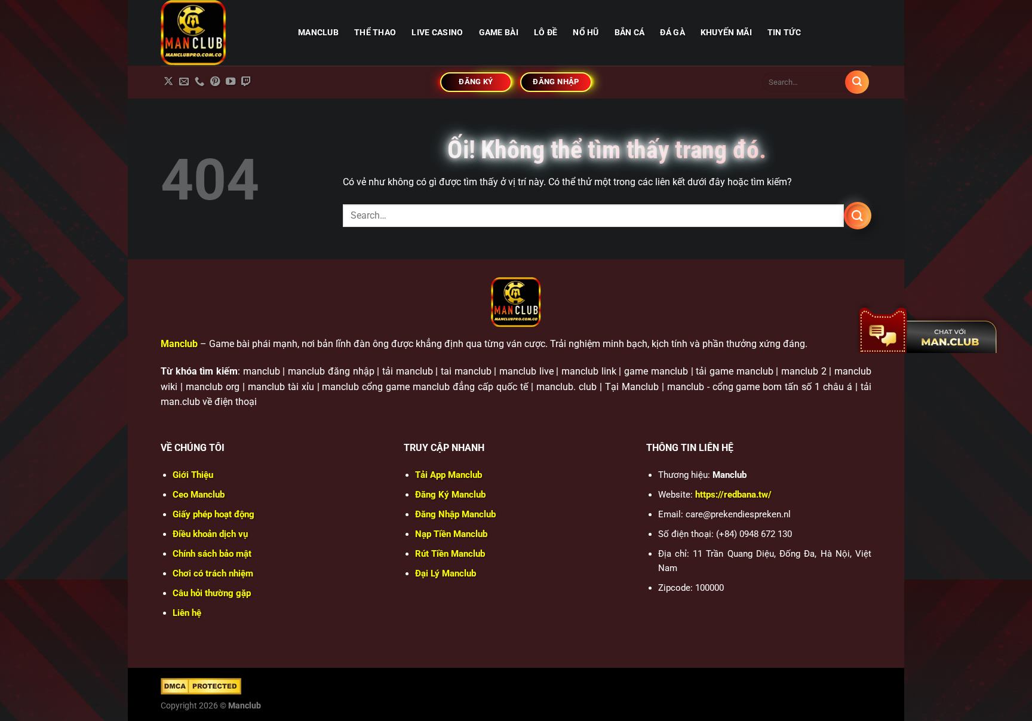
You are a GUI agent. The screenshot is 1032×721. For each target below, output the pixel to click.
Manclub (179, 343)
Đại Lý (445, 573)
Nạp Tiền (451, 534)
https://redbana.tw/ (733, 494)
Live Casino (437, 32)
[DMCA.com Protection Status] (201, 686)
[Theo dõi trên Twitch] (246, 81)
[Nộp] (857, 82)
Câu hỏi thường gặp (212, 593)
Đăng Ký (450, 494)
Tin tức (784, 32)
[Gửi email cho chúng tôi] (184, 81)
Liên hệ (187, 613)
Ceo (199, 494)
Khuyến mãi (726, 32)
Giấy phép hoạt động (213, 514)
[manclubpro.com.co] (220, 33)
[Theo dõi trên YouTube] (230, 81)
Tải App (448, 475)
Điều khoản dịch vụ (210, 534)
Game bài (498, 32)
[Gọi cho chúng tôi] (199, 81)
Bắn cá (630, 32)
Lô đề (545, 32)
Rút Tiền (450, 553)
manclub (318, 32)
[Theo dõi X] (168, 81)
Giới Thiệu (193, 475)
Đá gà (672, 32)
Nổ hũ (585, 32)
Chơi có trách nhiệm (213, 573)
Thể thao (375, 32)
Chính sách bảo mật (212, 553)
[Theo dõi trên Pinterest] (215, 81)
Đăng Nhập (455, 514)
